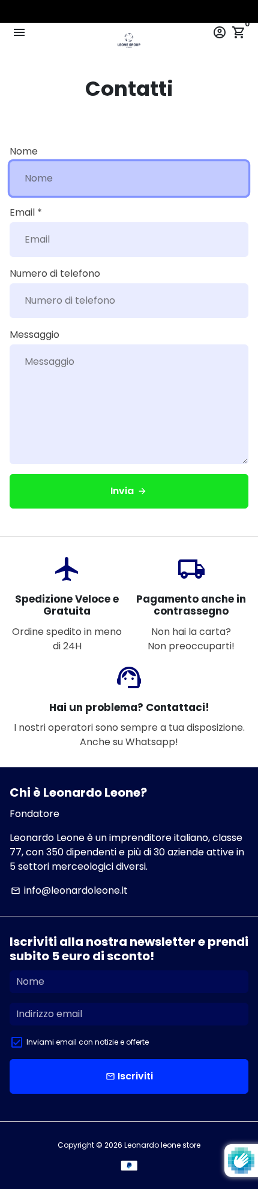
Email (26, 212)
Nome (24, 151)
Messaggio (34, 334)
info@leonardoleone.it (69, 890)
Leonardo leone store (162, 1145)
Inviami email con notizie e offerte (87, 1042)
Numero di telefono (55, 273)
